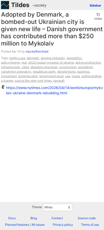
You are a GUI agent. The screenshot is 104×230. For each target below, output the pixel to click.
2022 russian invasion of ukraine (51, 62)
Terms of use (90, 224)
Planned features (17, 224)
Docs (12, 218)
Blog (34, 218)
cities (25, 67)
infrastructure (10, 67)
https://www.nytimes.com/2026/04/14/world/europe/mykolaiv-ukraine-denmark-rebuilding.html (54, 90)
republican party (44, 71)
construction (67, 67)
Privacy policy (63, 224)
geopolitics (74, 58)
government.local (51, 76)
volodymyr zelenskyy (16, 71)
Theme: (37, 207)
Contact (57, 218)
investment (9, 76)
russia (76, 76)
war (24, 62)
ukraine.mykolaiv (53, 58)
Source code (87, 218)
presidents (85, 67)
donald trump (66, 71)
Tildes (20, 5)
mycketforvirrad (37, 51)
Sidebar (95, 5)
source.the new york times (33, 80)
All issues (38, 224)
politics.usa (17, 58)
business (83, 71)
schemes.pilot (28, 76)
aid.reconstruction (88, 62)
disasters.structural (44, 67)
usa (67, 76)
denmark (33, 58)
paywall (58, 80)
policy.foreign (10, 62)
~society (39, 5)
